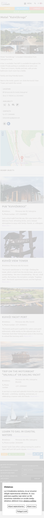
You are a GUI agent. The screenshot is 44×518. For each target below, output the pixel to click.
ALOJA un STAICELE (22, 12)
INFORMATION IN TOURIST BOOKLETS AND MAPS (9, 472)
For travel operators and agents (9, 477)
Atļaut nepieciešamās (16, 506)
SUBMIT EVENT (6, 481)
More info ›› (6, 226)
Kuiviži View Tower (15, 260)
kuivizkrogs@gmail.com (12, 118)
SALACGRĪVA (22, 9)
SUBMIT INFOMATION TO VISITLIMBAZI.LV (9, 466)
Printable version (17, 454)
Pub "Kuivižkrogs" (14, 206)
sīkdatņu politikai (29, 501)
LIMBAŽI (36, 9)
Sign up (37, 478)
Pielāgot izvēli (22, 511)
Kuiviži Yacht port (14, 317)
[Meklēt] (35, 3)
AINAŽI (7, 9)
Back (4, 454)
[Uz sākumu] (5, 3)
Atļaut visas (31, 506)
